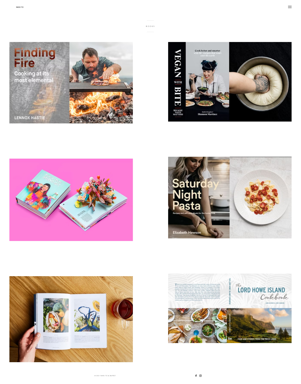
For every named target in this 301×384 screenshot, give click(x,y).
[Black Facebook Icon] (196, 375)
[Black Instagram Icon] (200, 375)
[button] (290, 6)
